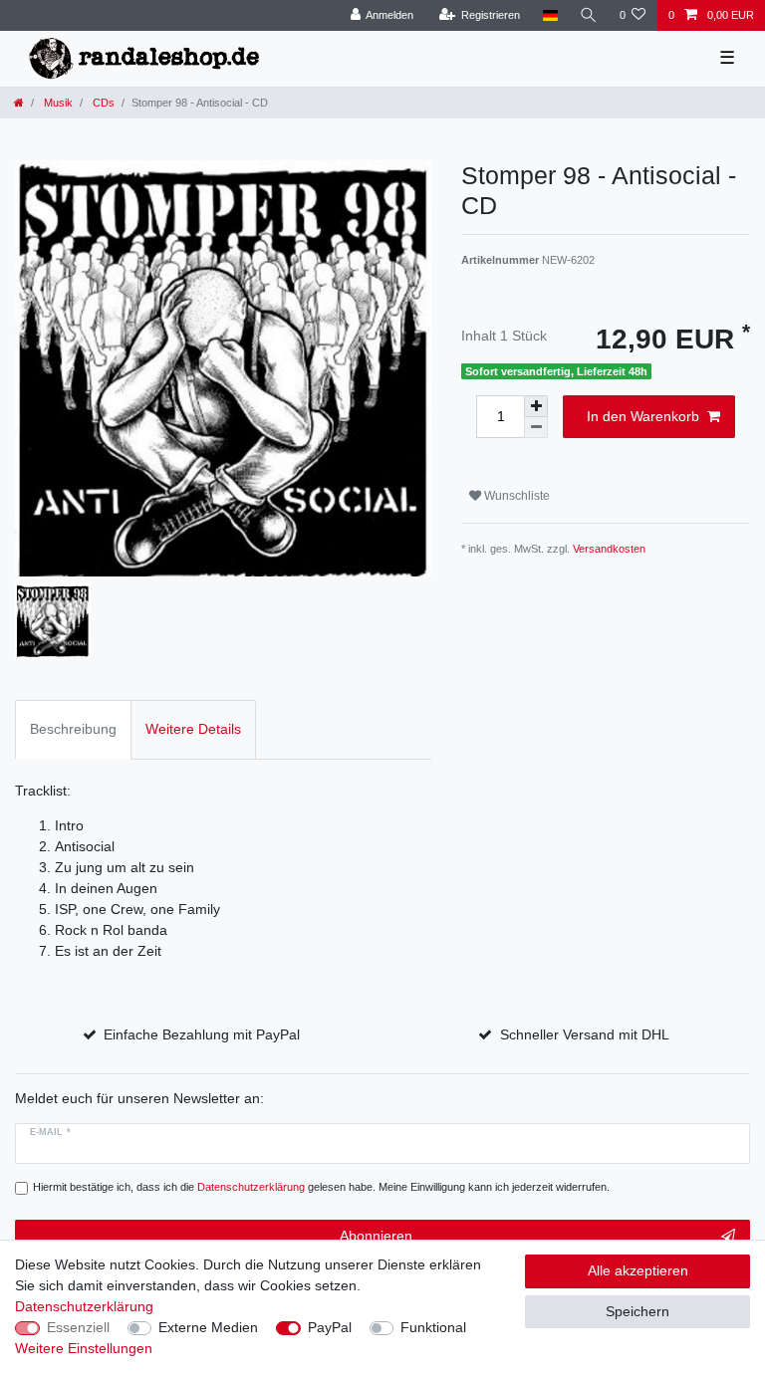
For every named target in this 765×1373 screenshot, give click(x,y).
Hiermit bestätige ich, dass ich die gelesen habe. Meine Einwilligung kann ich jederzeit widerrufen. (321, 1187)
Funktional (433, 1327)
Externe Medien (208, 1327)
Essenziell (78, 1327)
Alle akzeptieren (638, 1270)
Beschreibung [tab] (73, 729)
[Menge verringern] (536, 427)
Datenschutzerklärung (84, 1306)
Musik (57, 103)
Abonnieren (376, 1236)
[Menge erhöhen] (536, 406)
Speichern (637, 1311)
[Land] (549, 15)
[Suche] (589, 15)
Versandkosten (609, 549)
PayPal (330, 1327)
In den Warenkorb (643, 416)
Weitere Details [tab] (193, 729)
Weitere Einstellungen (83, 1348)
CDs (102, 103)
